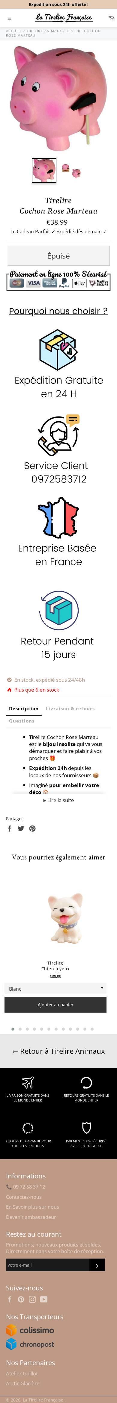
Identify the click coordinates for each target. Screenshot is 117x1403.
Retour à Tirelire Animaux (61, 1051)
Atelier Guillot (22, 1373)
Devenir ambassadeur (31, 1217)
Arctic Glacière (23, 1383)
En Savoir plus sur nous (32, 1207)
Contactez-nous (24, 1197)
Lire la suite (60, 800)
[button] (12, 1029)
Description (24, 708)
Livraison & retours (70, 708)
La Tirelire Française (43, 1400)
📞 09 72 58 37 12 (25, 1186)
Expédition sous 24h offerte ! (58, 4)
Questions (21, 721)
